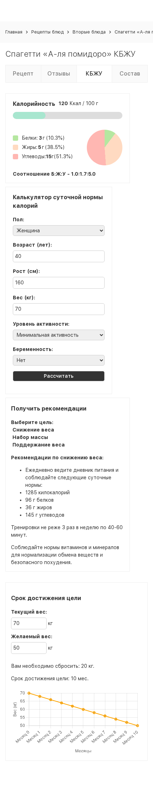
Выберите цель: (32, 422)
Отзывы (58, 73)
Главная (13, 32)
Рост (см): (26, 271)
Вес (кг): (24, 297)
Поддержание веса (38, 445)
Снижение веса (33, 430)
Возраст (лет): (32, 245)
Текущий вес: (29, 612)
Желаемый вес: (31, 636)
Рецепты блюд (47, 32)
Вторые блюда (89, 32)
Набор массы (30, 437)
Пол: (18, 219)
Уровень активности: (41, 324)
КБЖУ (94, 73)
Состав (130, 73)
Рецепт (23, 73)
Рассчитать (59, 376)
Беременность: (33, 349)
